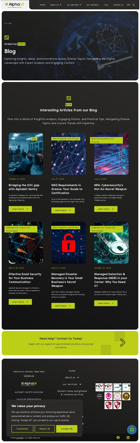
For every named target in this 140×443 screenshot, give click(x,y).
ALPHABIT (20, 438)
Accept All (66, 428)
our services (70, 384)
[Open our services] (80, 4)
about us (70, 377)
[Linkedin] (128, 437)
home (72, 370)
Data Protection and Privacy (66, 138)
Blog (34, 138)
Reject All (45, 428)
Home (6, 23)
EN (128, 4)
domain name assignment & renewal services (72, 392)
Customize (22, 428)
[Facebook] (118, 437)
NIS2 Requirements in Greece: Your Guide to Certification (66, 189)
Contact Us (29, 375)
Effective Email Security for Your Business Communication (25, 278)
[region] (44, 418)
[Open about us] (60, 4)
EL (134, 4)
